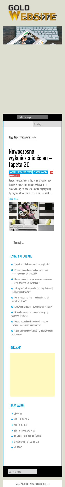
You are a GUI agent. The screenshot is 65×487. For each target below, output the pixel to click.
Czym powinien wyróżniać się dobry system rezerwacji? (32, 332)
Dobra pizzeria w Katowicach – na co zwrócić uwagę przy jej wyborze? (29, 323)
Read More (13, 199)
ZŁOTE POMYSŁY (40, 172)
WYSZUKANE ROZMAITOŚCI (21, 172)
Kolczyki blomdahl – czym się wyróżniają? (33, 306)
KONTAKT (18, 447)
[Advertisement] (32, 79)
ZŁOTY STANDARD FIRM (24, 430)
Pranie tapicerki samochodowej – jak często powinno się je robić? (29, 271)
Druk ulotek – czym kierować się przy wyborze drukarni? (29, 313)
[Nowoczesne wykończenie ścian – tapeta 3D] (31, 216)
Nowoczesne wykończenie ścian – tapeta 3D (30, 158)
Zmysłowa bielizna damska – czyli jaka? (32, 264)
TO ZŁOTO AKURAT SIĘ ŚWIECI (27, 436)
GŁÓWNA (18, 413)
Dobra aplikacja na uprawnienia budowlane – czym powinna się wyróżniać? (31, 280)
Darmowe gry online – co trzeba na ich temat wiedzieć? (30, 299)
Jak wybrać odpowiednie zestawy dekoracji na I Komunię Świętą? (32, 290)
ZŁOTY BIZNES (20, 424)
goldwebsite (14, 175)
